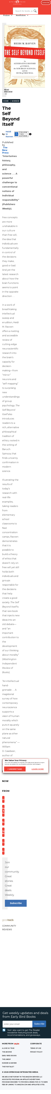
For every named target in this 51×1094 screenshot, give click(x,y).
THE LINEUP (6, 1059)
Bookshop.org (3, 822)
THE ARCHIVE (7, 1052)
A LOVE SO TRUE (8, 1048)
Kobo (3, 851)
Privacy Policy (36, 1052)
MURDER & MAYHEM (9, 1063)
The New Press (5, 150)
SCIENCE (15, 101)
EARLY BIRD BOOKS (9, 1056)
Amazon (3, 799)
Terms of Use (35, 1048)
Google (3, 842)
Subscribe (45, 2)
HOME (6, 101)
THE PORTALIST (8, 1067)
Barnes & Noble (3, 810)
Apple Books (3, 832)
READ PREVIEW (8, 91)
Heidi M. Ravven (9, 134)
